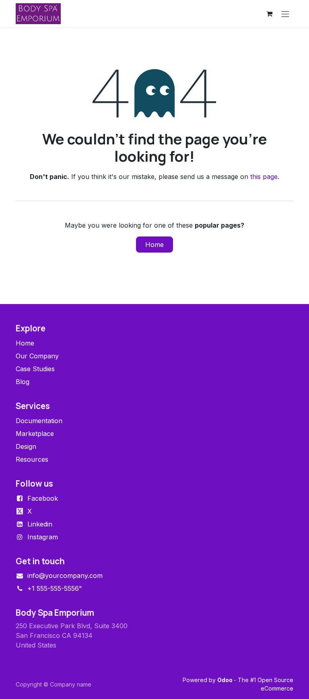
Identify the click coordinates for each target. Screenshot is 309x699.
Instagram (42, 537)
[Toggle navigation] (285, 13)
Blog (22, 382)
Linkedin (39, 524)
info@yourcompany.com (65, 576)
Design (26, 446)
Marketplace (35, 434)
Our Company (37, 356)
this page (264, 177)
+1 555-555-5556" (54, 588)
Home (154, 245)
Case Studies (35, 369)
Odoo (225, 679)
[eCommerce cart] (269, 14)
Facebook (42, 498)
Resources (32, 459)
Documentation (39, 421)
